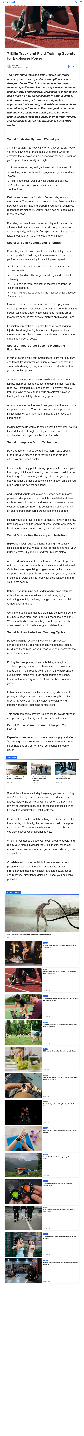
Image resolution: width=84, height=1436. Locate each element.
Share (73, 66)
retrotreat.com (13, 5)
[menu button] (81, 2)
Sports (24, 5)
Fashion (46, 1207)
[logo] (8, 2)
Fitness (10, 774)
